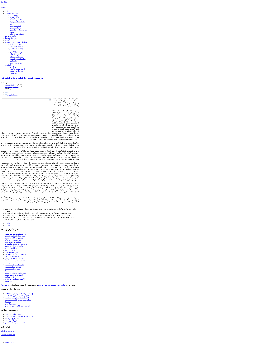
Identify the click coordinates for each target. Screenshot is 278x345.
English (3, 7)
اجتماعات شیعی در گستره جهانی (17, 298)
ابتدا (64, 285)
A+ (2, 2)
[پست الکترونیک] (11, 95)
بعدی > (7, 225)
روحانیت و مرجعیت (12, 87)
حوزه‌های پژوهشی (57, 285)
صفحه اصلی (9, 342)
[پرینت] (8, 93)
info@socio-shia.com (8, 331)
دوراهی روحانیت (11, 320)
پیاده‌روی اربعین (10, 304)
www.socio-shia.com (8, 335)
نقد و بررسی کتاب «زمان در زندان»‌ (18, 306)
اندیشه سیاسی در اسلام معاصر (16, 323)
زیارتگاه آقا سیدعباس (13, 314)
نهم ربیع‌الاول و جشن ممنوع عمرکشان (19, 316)
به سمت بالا (5, 285)
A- (6, 2)
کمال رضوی (9, 85)
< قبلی (7, 223)
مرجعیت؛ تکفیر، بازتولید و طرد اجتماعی (22, 77)
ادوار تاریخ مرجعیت (12, 318)
